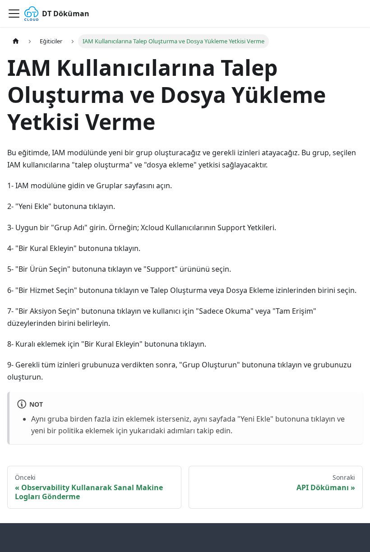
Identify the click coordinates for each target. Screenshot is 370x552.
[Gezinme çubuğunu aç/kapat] (14, 13)
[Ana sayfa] (15, 41)
